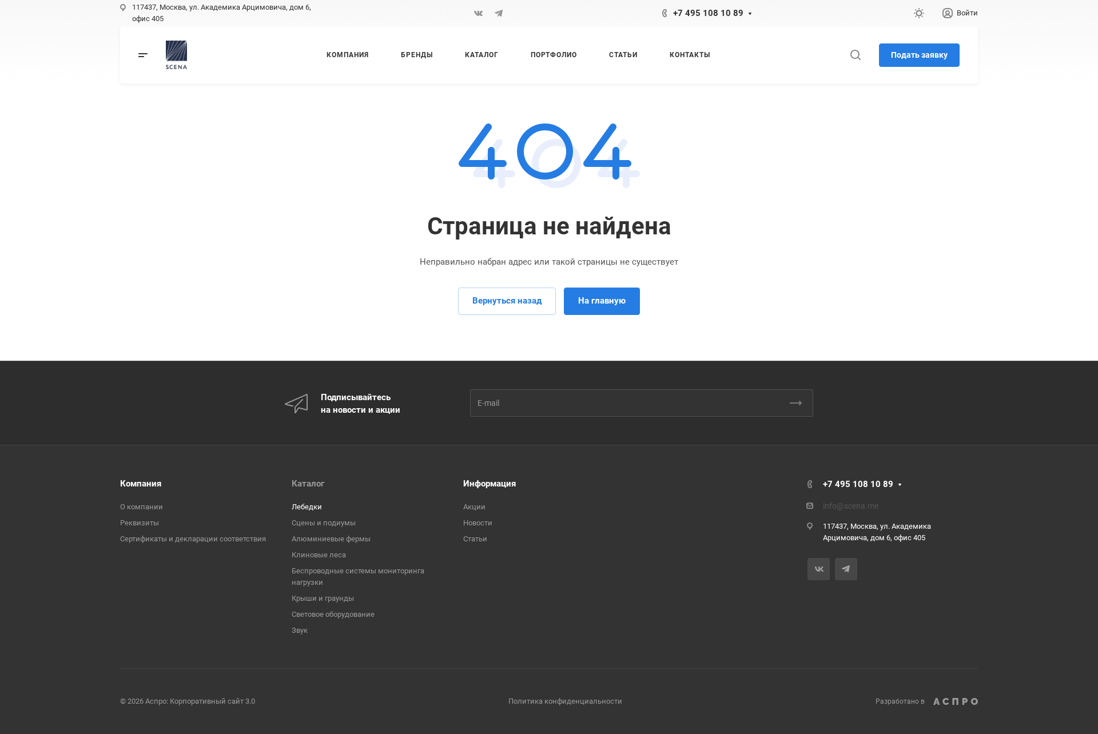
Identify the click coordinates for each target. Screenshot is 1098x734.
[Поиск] (855, 55)
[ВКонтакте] (478, 13)
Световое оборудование (333, 614)
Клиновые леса (319, 554)
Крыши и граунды (323, 598)
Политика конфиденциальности (565, 701)
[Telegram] (498, 13)
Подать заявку (919, 54)
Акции (474, 506)
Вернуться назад (507, 301)
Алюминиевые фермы (331, 538)
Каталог (308, 483)
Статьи (475, 538)
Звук (300, 630)
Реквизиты (139, 522)
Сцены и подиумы (324, 522)
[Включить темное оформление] (919, 13)
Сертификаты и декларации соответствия (193, 538)
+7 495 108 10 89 (708, 13)
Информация (489, 483)
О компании (141, 506)
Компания (140, 483)
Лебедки (307, 506)
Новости (477, 522)
